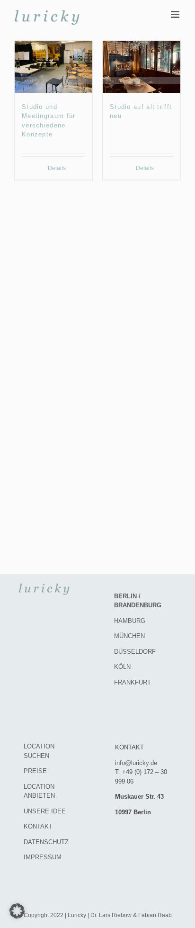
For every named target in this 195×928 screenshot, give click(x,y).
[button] (17, 911)
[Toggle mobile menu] (176, 14)
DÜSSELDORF (135, 651)
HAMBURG (129, 620)
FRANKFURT (132, 682)
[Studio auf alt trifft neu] (141, 66)
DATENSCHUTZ (46, 842)
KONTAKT (38, 826)
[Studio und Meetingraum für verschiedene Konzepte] (53, 66)
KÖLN (122, 666)
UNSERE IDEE (45, 811)
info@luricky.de (136, 762)
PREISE (35, 771)
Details (57, 168)
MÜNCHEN (129, 636)
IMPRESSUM (43, 857)
